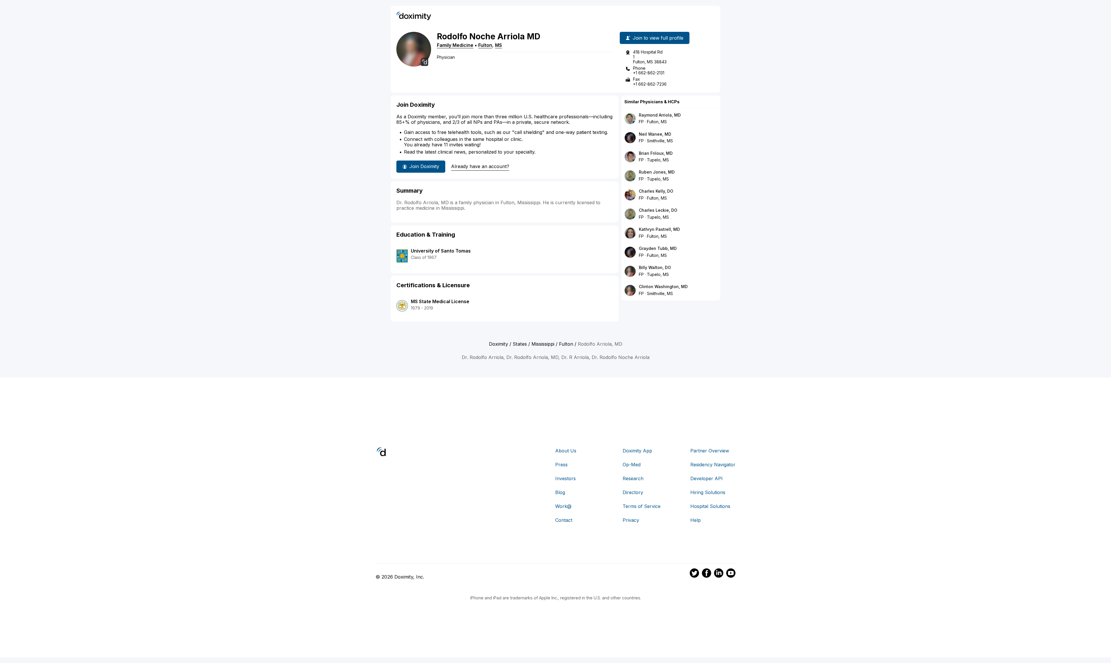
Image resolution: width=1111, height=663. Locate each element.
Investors (565, 478)
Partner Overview (709, 451)
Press (561, 464)
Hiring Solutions (707, 492)
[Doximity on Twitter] (694, 574)
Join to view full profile (658, 38)
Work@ (563, 506)
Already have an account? (480, 166)
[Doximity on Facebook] (706, 574)
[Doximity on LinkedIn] (718, 574)
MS (498, 45)
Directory (633, 492)
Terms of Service (642, 506)
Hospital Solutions (710, 506)
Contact (563, 520)
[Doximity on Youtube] (730, 574)
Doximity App (637, 451)
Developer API (706, 478)
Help (695, 520)
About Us (565, 451)
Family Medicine (455, 45)
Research (633, 478)
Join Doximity (424, 166)
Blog (560, 492)
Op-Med (632, 464)
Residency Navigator (712, 464)
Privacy (631, 520)
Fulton (485, 45)
